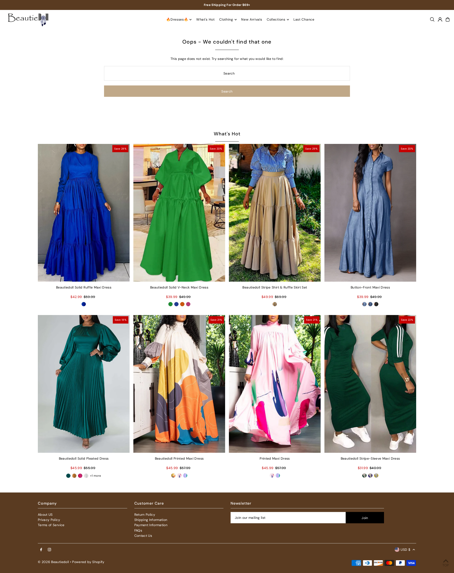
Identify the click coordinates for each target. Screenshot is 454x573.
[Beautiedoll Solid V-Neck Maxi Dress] (179, 213)
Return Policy (144, 514)
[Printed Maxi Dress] (275, 384)
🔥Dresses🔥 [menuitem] (177, 20)
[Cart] (448, 19)
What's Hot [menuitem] (205, 20)
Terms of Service (51, 525)
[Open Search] (432, 19)
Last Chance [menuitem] (303, 20)
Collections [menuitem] (276, 20)
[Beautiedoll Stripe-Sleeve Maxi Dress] (370, 384)
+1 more (95, 476)
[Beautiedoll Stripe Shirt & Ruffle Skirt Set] (275, 213)
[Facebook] (41, 550)
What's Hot (227, 134)
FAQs (138, 530)
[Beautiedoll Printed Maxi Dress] (179, 384)
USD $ (405, 549)
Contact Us (143, 535)
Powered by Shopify (88, 562)
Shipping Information (150, 520)
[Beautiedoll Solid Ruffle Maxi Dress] (84, 213)
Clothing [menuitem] (226, 20)
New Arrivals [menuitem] (251, 20)
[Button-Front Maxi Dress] (370, 213)
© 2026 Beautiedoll (53, 562)
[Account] (440, 19)
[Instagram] (49, 550)
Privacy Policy (49, 520)
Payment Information (151, 525)
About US (45, 514)
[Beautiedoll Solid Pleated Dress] (84, 384)
